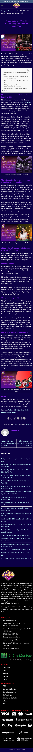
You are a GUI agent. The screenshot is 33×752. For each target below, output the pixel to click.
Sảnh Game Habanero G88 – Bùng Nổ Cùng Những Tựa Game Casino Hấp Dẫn (16, 493)
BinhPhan (23, 31)
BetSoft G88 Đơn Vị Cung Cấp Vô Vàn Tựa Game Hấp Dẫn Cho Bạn (15, 531)
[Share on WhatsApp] (8, 418)
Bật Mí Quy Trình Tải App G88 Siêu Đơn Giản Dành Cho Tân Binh (16, 465)
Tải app (5, 673)
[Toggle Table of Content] (28, 70)
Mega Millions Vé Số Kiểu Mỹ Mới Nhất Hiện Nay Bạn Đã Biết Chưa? (15, 545)
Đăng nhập (6, 667)
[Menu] (2, 5)
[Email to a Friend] (18, 418)
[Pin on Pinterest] (21, 418)
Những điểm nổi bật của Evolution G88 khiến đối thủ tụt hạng (15, 82)
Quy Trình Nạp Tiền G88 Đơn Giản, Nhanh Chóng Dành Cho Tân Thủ (15, 471)
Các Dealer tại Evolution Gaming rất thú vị (16, 88)
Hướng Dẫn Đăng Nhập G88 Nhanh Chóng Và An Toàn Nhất (15, 482)
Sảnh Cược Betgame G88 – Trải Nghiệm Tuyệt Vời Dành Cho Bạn (16, 526)
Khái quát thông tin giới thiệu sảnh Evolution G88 (15, 73)
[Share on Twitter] (15, 418)
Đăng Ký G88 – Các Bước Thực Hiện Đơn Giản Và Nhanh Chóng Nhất (15, 487)
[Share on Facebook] (11, 418)
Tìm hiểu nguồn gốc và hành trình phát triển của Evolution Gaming (15, 78)
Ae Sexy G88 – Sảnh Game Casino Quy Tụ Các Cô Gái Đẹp (8, 443)
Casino (10, 11)
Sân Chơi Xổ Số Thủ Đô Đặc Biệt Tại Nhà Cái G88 (15, 549)
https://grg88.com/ (7, 607)
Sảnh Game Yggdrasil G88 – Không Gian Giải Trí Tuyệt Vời (24, 443)
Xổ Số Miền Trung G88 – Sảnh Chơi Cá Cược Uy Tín (16, 558)
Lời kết (5, 90)
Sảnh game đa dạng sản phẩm (13, 86)
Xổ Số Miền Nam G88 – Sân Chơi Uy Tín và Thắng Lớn (15, 554)
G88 (14, 620)
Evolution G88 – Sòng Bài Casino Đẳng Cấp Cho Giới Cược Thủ (15, 509)
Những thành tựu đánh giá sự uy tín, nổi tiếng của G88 (15, 460)
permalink (28, 424)
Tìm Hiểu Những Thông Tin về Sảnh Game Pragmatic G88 (13, 498)
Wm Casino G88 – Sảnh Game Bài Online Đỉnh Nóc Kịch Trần (16, 520)
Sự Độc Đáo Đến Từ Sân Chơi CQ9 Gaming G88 (15, 535)
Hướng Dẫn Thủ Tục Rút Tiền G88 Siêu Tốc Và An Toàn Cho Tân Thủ (16, 476)
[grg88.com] (16, 6)
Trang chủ (4, 11)
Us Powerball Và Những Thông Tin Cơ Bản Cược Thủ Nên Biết (15, 540)
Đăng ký (5, 670)
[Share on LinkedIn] (24, 418)
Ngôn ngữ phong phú (11, 85)
